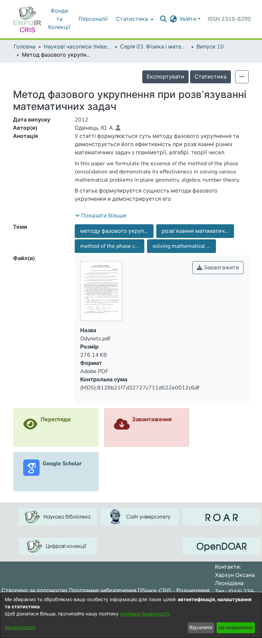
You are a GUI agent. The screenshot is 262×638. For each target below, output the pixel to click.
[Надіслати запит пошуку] (163, 19)
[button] (101, 215)
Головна (24, 47)
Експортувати (165, 77)
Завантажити (220, 267)
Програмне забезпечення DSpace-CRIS (120, 590)
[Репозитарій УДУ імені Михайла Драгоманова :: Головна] (27, 19)
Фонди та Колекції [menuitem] (59, 19)
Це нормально (235, 627)
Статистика (210, 77)
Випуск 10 (210, 47)
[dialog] (131, 615)
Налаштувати (20, 627)
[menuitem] (173, 19)
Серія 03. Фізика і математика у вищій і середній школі (154, 47)
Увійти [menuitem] (187, 19)
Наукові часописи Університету (78, 47)
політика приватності (144, 614)
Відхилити (200, 627)
